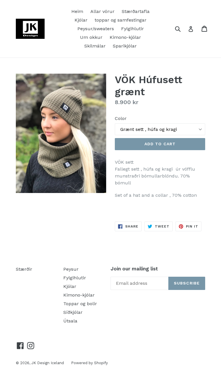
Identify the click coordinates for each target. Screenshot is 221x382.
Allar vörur (102, 11)
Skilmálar (95, 46)
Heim (77, 11)
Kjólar (81, 20)
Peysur (71, 269)
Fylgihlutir (132, 28)
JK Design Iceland (47, 363)
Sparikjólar (125, 46)
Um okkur (91, 37)
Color (121, 118)
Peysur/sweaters (95, 28)
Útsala (70, 321)
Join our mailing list (134, 269)
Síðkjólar (73, 312)
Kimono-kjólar (125, 37)
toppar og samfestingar (120, 20)
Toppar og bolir (80, 303)
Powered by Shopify (89, 363)
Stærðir (24, 269)
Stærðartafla (136, 11)
